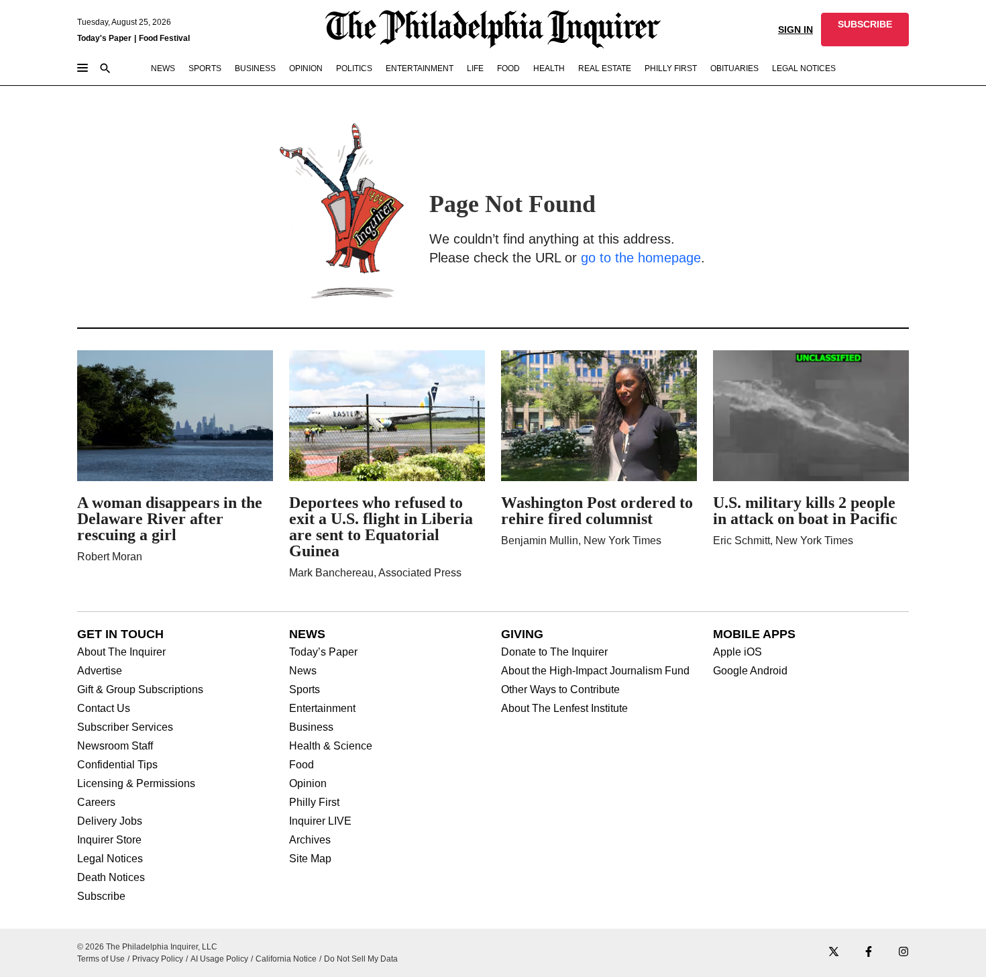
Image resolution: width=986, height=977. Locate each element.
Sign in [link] (795, 29)
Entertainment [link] (419, 68)
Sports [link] (204, 68)
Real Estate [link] (604, 68)
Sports (304, 689)
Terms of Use (101, 959)
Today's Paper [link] (104, 38)
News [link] (163, 68)
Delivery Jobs (109, 821)
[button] (865, 29)
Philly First (314, 802)
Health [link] (549, 68)
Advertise (99, 671)
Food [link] (508, 68)
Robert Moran (109, 556)
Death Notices (111, 877)
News (303, 671)
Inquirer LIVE (320, 821)
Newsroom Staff (115, 746)
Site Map (310, 859)
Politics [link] (354, 68)
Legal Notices (110, 859)
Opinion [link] (306, 68)
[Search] (105, 69)
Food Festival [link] (164, 38)
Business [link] (255, 68)
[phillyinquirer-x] (833, 952)
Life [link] (475, 68)
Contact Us (103, 708)
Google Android (750, 671)
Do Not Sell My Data (361, 959)
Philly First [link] (671, 68)
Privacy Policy (157, 959)
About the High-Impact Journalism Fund (595, 671)
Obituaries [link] (734, 68)
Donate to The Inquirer (554, 652)
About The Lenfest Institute (564, 708)
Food (301, 765)
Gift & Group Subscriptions (140, 689)
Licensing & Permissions (136, 783)
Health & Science (330, 746)
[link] (865, 29)
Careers (96, 802)
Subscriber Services (125, 727)
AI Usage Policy (219, 959)
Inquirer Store (109, 840)
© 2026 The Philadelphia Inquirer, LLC (147, 947)
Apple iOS (737, 652)
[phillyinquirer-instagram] (903, 952)
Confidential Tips (117, 765)
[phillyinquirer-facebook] (868, 952)
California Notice (286, 959)
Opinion (308, 783)
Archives (310, 840)
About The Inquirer (121, 652)
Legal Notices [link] (804, 68)
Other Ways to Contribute (560, 689)
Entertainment (322, 708)
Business (311, 727)
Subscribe (101, 896)
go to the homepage (641, 257)
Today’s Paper (323, 652)
